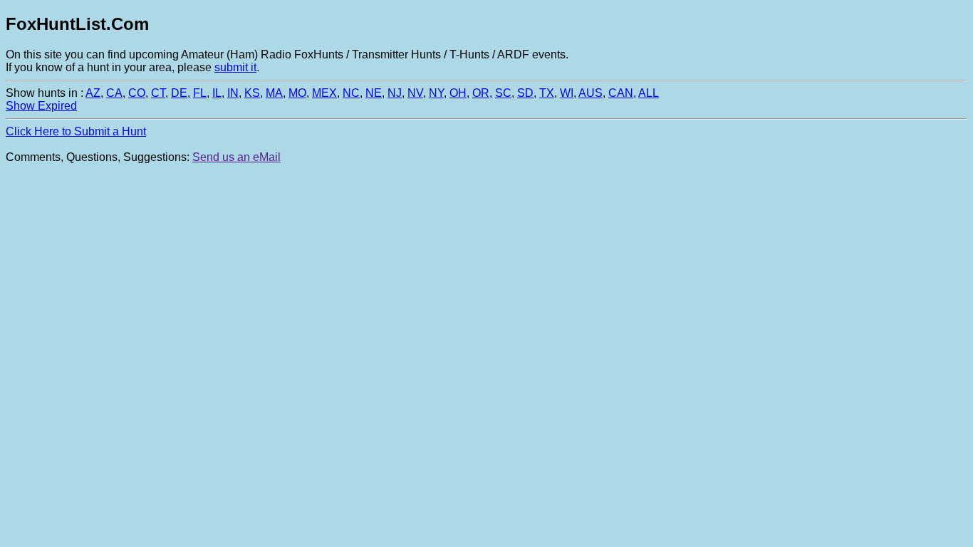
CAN (620, 93)
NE (373, 93)
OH (458, 93)
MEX (324, 93)
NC (351, 93)
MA (274, 93)
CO (136, 93)
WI (566, 93)
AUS (590, 93)
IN (233, 93)
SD (525, 93)
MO (297, 93)
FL (200, 93)
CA (114, 93)
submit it (235, 67)
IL (217, 93)
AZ (92, 93)
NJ (394, 93)
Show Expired (41, 106)
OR (480, 93)
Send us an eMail (236, 157)
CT (158, 93)
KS (252, 93)
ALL (648, 93)
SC (503, 93)
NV (415, 93)
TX (546, 93)
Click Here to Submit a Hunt (76, 131)
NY (436, 93)
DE (179, 93)
